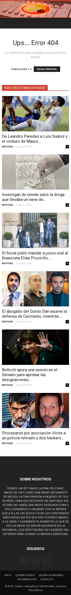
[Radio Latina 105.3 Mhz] (35, 9)
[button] (65, 23)
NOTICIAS (7, 146)
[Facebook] (25, 561)
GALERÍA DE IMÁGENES (51, 575)
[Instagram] (35, 561)
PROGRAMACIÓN (27, 579)
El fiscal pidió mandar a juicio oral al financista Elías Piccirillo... (35, 255)
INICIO (8, 575)
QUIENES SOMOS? (25, 575)
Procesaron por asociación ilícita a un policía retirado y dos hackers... (34, 435)
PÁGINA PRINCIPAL (47, 69)
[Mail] (46, 561)
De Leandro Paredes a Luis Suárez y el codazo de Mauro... (35, 139)
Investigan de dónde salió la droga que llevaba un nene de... (33, 197)
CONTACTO (46, 579)
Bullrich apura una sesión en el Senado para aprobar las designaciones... (29, 374)
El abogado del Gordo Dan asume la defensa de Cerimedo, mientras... (34, 314)
